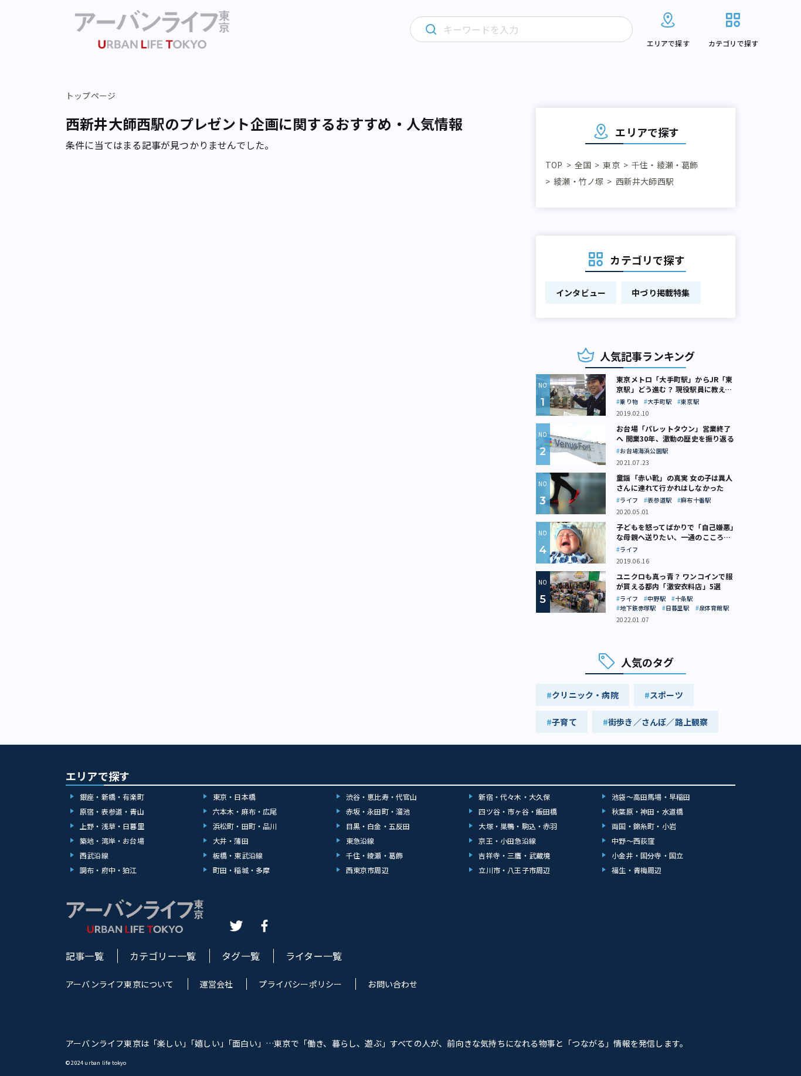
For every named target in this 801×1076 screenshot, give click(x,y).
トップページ (91, 95)
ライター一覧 (314, 956)
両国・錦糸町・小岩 (644, 826)
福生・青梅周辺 (636, 870)
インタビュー (581, 292)
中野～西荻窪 (633, 841)
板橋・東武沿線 (238, 855)
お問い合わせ (393, 984)
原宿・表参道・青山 (112, 811)
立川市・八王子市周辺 (514, 870)
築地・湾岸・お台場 (112, 841)
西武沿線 (94, 855)
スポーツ (666, 695)
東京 (611, 165)
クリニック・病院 (585, 695)
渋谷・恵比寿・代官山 (382, 797)
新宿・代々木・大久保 (514, 797)
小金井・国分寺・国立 (647, 855)
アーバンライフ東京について (120, 984)
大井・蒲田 (231, 841)
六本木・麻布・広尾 (245, 811)
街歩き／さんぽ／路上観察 (658, 722)
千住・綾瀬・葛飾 (665, 165)
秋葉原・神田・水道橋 (647, 811)
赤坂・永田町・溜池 (378, 811)
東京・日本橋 (234, 797)
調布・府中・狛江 (108, 870)
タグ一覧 (241, 956)
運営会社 (216, 984)
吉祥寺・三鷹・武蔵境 (514, 855)
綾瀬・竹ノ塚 (578, 181)
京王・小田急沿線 (507, 841)
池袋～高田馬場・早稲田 (651, 797)
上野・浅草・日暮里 (112, 826)
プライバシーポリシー (300, 984)
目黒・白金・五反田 (378, 826)
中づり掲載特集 (661, 292)
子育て (564, 722)
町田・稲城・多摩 (241, 870)
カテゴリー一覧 (163, 956)
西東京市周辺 (367, 870)
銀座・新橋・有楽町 (112, 797)
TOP (554, 165)
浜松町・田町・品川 (245, 826)
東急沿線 (360, 841)
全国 (583, 165)
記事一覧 (85, 956)
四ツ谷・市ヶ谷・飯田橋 (517, 811)
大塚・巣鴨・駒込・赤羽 (517, 826)
